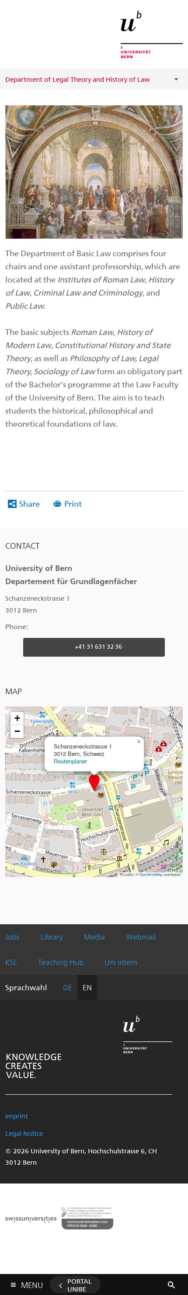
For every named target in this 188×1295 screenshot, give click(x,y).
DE (67, 987)
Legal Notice (24, 1133)
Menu (32, 1283)
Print (73, 503)
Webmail (141, 936)
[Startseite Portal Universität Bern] (152, 34)
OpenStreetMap (150, 874)
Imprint (16, 1115)
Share (29, 503)
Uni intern (120, 962)
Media (94, 936)
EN (87, 987)
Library (52, 936)
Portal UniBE (79, 1285)
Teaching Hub (61, 962)
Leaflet (128, 874)
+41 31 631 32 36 (98, 646)
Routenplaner (70, 761)
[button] (94, 783)
